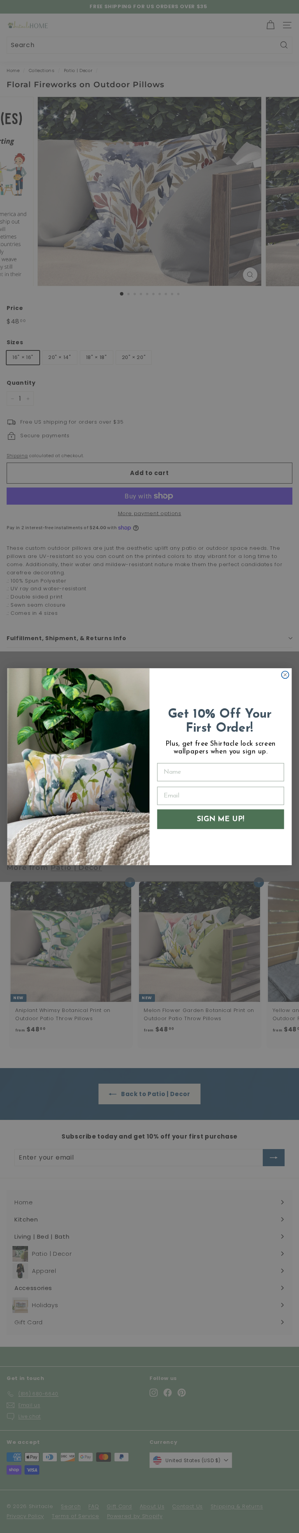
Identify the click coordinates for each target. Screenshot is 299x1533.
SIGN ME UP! (220, 819)
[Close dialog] (285, 674)
